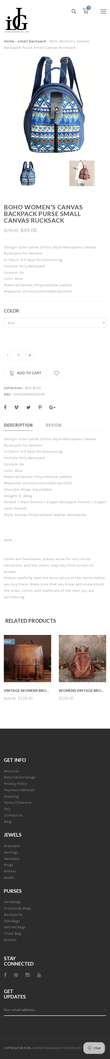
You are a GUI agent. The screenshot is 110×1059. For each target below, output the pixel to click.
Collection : (14, 388)
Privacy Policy (15, 783)
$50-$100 (33, 388)
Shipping (11, 796)
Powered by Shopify (78, 1048)
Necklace (11, 859)
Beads (9, 877)
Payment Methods (19, 790)
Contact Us (13, 815)
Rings (8, 865)
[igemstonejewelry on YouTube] (39, 975)
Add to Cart (29, 373)
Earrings (11, 852)
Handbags (12, 902)
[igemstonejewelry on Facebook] (5, 975)
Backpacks (13, 914)
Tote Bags (12, 921)
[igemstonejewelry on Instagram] (27, 975)
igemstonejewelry (47, 1048)
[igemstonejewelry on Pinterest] (16, 975)
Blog (7, 822)
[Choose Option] (82, 670)
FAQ (7, 809)
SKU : (8, 394)
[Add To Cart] (27, 670)
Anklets (10, 871)
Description (18, 425)
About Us (11, 771)
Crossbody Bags (17, 908)
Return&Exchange (19, 777)
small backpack (32, 41)
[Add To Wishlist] (57, 373)
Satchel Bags (15, 927)
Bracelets (12, 846)
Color (11, 311)
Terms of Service (17, 802)
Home (9, 41)
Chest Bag (12, 933)
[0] (85, 12)
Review (54, 425)
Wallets (10, 940)
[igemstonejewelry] (16, 20)
